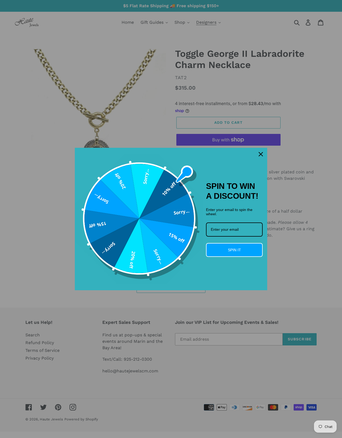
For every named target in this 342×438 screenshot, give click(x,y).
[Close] (260, 154)
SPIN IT (234, 250)
